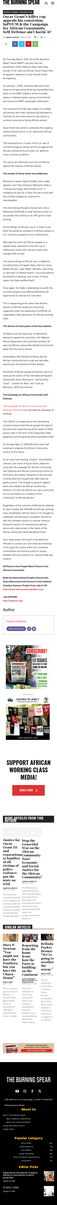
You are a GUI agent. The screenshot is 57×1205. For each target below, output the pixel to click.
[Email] (34, 629)
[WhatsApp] (35, 44)
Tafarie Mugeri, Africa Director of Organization (29, 980)
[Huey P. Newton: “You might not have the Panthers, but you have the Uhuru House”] (10, 938)
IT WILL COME (11, 1187)
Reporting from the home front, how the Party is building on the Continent (30, 960)
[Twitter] (22, 44)
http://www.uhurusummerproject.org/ (23, 589)
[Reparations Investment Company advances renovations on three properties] (49, 1176)
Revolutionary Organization (18, 12)
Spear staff (7, 982)
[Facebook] (15, 44)
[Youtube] (17, 1092)
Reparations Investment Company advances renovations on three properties (20, 1175)
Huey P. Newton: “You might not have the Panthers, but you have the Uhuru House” (10, 961)
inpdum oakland (12, 37)
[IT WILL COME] (49, 1191)
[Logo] (21, 2)
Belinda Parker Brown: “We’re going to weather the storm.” (47, 956)
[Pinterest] (28, 44)
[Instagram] (25, 1092)
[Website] (29, 629)
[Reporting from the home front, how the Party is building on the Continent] (30, 938)
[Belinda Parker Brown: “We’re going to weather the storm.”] (47, 937)
